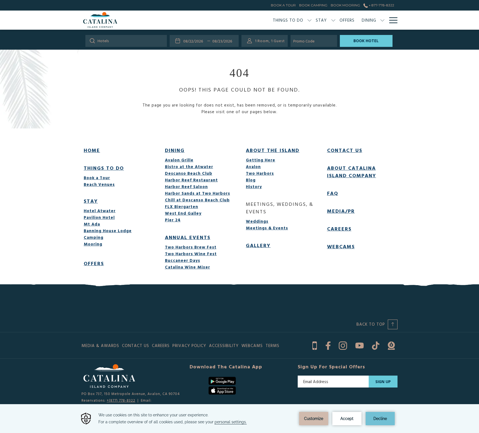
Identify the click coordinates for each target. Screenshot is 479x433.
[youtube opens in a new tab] (359, 344)
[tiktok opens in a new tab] (375, 344)
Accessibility (224, 345)
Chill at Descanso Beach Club (197, 200)
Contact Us (344, 150)
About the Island (272, 150)
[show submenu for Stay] (333, 20)
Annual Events (187, 237)
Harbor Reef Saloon (186, 186)
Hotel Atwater (100, 210)
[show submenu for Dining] (382, 20)
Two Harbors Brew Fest (190, 247)
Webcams (341, 246)
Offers (94, 263)
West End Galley (183, 213)
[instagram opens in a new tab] (343, 344)
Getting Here (260, 160)
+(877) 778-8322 (121, 400)
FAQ (332, 193)
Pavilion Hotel (99, 217)
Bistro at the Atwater (189, 166)
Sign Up (383, 381)
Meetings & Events (267, 228)
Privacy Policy (189, 345)
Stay (91, 201)
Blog (251, 180)
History (254, 186)
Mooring (93, 244)
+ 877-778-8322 (381, 5)
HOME (92, 150)
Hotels (103, 41)
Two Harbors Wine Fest (191, 253)
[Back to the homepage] (100, 20)
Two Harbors (260, 173)
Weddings (257, 221)
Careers (339, 228)
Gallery (258, 245)
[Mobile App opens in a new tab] (314, 344)
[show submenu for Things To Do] (309, 20)
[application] (239, 418)
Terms (272, 345)
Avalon (253, 166)
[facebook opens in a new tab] (328, 344)
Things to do (104, 168)
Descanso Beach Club (188, 173)
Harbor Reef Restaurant (191, 180)
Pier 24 (173, 220)
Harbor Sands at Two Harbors (197, 193)
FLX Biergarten (181, 206)
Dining (175, 150)
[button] (194, 40)
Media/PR (341, 211)
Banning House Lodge (108, 230)
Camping (93, 237)
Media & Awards (100, 345)
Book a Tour (97, 177)
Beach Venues (99, 184)
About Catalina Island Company (351, 171)
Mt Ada (92, 224)
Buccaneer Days (182, 260)
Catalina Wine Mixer (187, 267)
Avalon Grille (179, 160)
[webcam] (391, 344)
